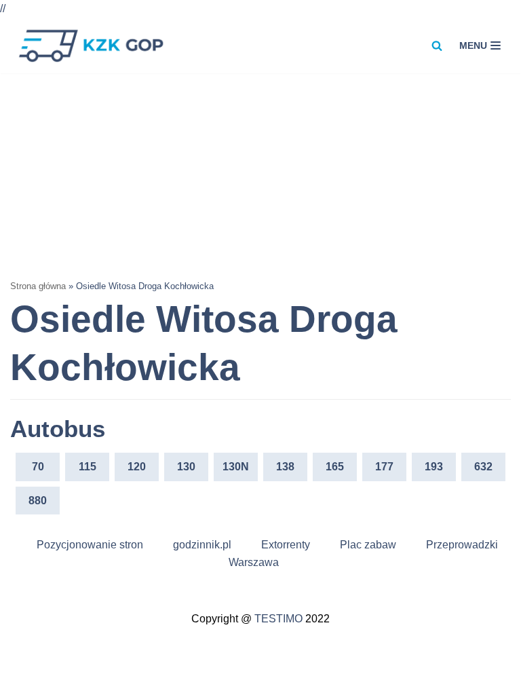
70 (38, 466)
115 (87, 466)
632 (483, 466)
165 (335, 466)
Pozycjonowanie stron (90, 544)
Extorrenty (285, 544)
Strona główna (38, 286)
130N (236, 466)
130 (186, 466)
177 (384, 466)
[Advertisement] (260, 175)
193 (434, 466)
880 (37, 500)
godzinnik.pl (202, 544)
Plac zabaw (368, 544)
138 (285, 466)
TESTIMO (278, 618)
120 (137, 466)
